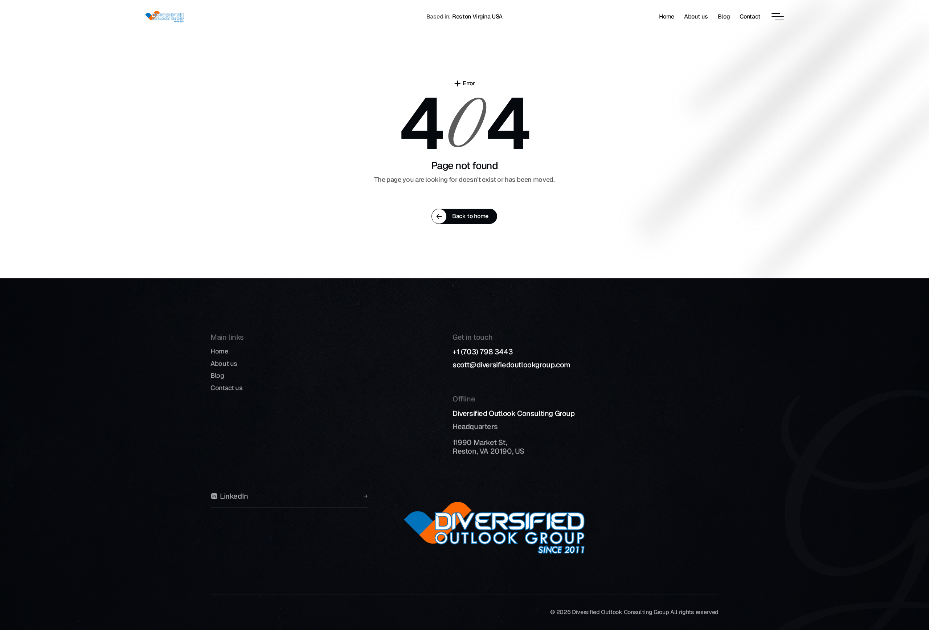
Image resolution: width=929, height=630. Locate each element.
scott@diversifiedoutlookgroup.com (511, 364)
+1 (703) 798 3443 (483, 351)
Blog (217, 375)
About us (223, 363)
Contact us (226, 388)
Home (219, 351)
